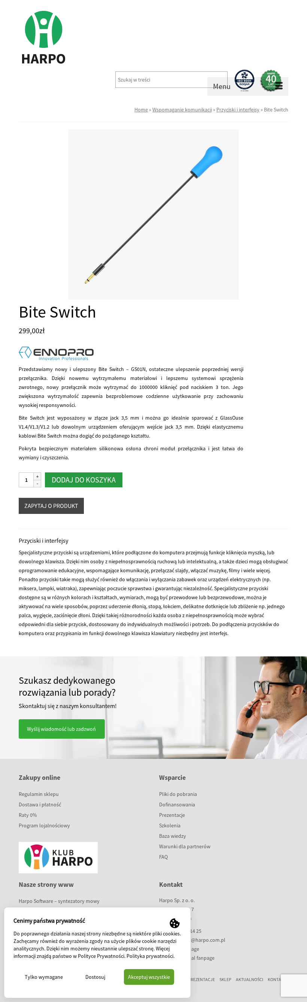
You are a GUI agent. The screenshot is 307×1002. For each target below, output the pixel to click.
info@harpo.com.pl (203, 940)
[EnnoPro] (56, 355)
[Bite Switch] (153, 214)
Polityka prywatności (150, 956)
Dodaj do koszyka (84, 479)
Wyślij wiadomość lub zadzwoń (61, 729)
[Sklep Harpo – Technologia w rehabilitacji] (153, 37)
